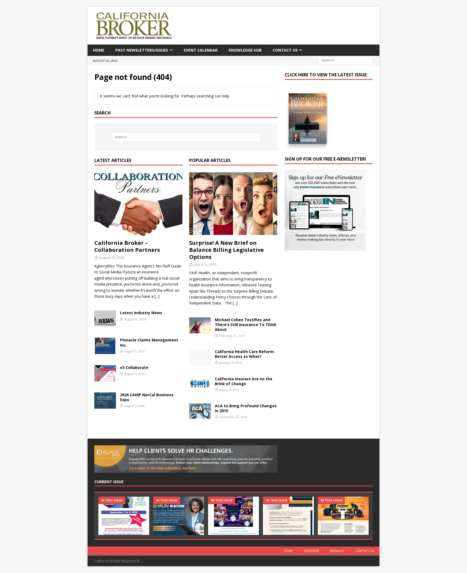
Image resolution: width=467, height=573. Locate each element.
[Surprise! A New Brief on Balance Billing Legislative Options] (233, 204)
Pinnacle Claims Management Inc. (149, 342)
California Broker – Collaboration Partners (127, 246)
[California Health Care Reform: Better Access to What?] (200, 357)
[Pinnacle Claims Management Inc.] (105, 346)
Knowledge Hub (245, 50)
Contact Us (285, 50)
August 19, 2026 (111, 257)
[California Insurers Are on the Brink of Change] (200, 383)
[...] (157, 296)
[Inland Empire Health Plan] (178, 516)
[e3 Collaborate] (105, 373)
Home (98, 50)
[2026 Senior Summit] (123, 516)
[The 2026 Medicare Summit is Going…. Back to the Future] (233, 516)
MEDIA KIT (337, 551)
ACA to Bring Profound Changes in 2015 (246, 408)
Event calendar (201, 50)
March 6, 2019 (205, 264)
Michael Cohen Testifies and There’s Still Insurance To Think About (245, 324)
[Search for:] (346, 60)
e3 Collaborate (134, 367)
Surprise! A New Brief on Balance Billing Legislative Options (226, 249)
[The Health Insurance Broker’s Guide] (288, 516)
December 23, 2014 (233, 417)
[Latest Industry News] (105, 318)
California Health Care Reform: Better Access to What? (245, 354)
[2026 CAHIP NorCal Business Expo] (105, 400)
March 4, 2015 (229, 390)
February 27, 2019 (232, 336)
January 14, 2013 (230, 363)
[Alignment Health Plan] (343, 516)
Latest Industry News (141, 312)
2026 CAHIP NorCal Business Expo (147, 397)
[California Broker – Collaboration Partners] (138, 204)
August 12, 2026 (135, 319)
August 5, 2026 (134, 351)
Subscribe (311, 551)
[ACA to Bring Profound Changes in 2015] (200, 411)
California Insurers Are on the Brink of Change (243, 381)
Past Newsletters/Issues (141, 50)
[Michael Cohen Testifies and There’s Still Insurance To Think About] (200, 325)
